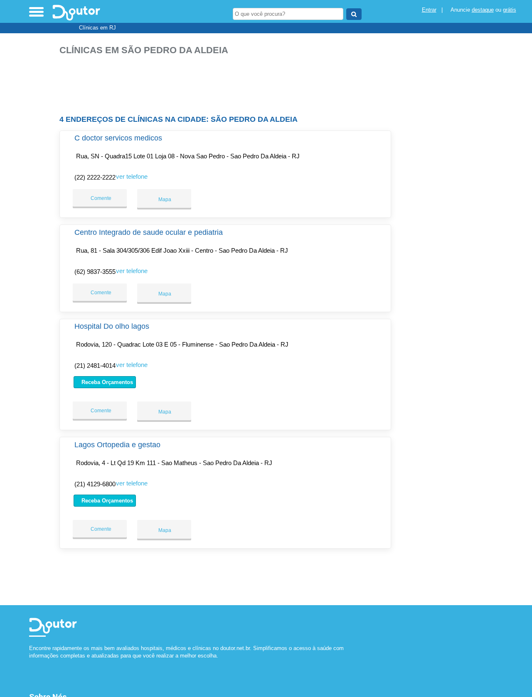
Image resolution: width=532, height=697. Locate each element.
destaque (483, 10)
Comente (100, 198)
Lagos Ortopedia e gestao (117, 445)
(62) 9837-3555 (95, 271)
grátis (509, 10)
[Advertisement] (227, 81)
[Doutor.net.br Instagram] (38, 663)
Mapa (164, 199)
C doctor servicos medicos (118, 138)
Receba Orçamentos (106, 382)
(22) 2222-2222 (95, 177)
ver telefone (132, 176)
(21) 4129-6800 (95, 484)
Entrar (429, 10)
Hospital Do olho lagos (111, 326)
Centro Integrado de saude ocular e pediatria (148, 232)
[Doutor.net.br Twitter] (35, 663)
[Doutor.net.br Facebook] (31, 663)
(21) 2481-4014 (95, 365)
